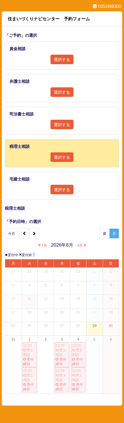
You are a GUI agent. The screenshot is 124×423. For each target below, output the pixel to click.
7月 (44, 245)
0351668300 (109, 6)
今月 (11, 234)
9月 (80, 245)
